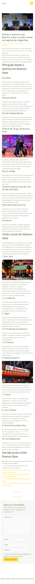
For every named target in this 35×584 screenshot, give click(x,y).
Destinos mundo (21, 43)
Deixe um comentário (8, 43)
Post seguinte (17, 497)
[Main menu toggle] (31, 3)
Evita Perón (23, 432)
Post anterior (17, 492)
